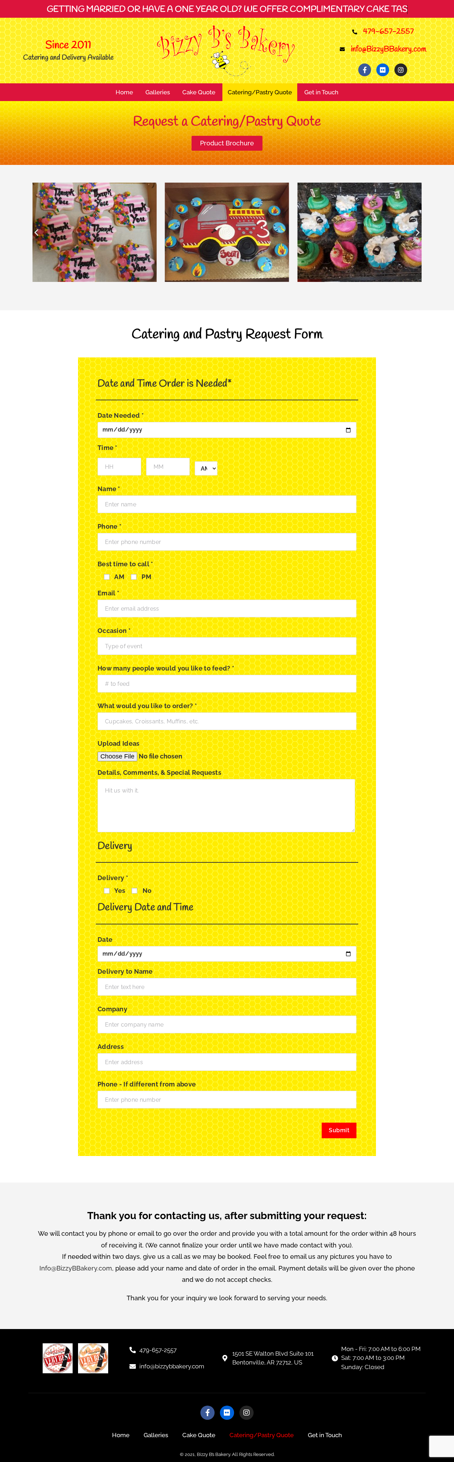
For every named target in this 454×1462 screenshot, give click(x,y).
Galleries (157, 92)
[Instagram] (400, 69)
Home (124, 92)
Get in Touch (321, 92)
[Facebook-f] (364, 69)
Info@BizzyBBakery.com (75, 1268)
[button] (36, 232)
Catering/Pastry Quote (260, 92)
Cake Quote (198, 92)
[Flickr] (382, 69)
